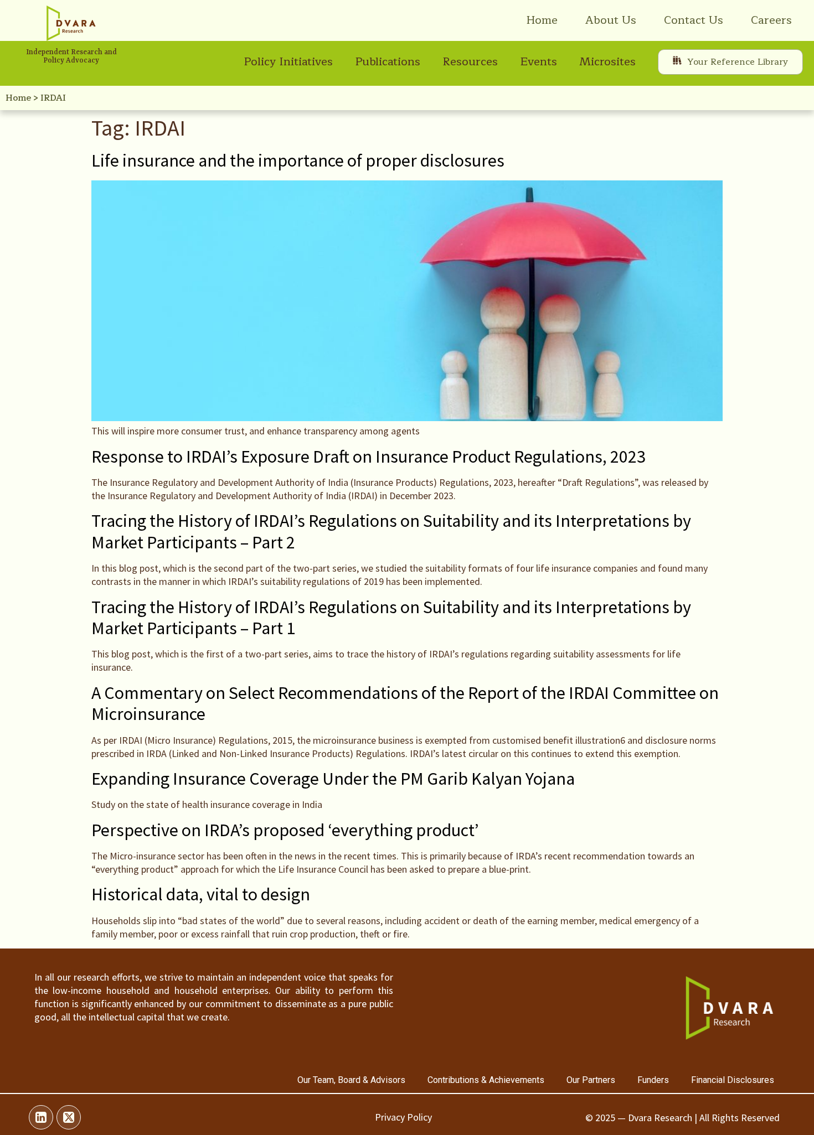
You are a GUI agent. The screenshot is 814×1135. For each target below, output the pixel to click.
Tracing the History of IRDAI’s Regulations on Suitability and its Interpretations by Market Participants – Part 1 (391, 617)
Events (538, 62)
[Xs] (68, 1117)
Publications (387, 62)
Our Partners (590, 1080)
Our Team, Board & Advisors (351, 1080)
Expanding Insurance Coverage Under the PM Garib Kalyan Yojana (333, 779)
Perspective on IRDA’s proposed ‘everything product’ (285, 830)
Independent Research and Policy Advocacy (71, 56)
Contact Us (693, 20)
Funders (653, 1080)
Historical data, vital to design (200, 894)
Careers (771, 20)
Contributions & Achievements (485, 1080)
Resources (470, 62)
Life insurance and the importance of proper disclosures (297, 160)
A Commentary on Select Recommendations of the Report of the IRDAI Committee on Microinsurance (405, 703)
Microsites (607, 62)
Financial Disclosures (732, 1080)
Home (542, 20)
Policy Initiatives (288, 62)
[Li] (41, 1117)
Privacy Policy (403, 1117)
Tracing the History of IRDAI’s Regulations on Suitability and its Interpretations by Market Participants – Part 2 (391, 531)
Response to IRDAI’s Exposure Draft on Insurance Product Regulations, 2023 (368, 456)
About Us (610, 20)
